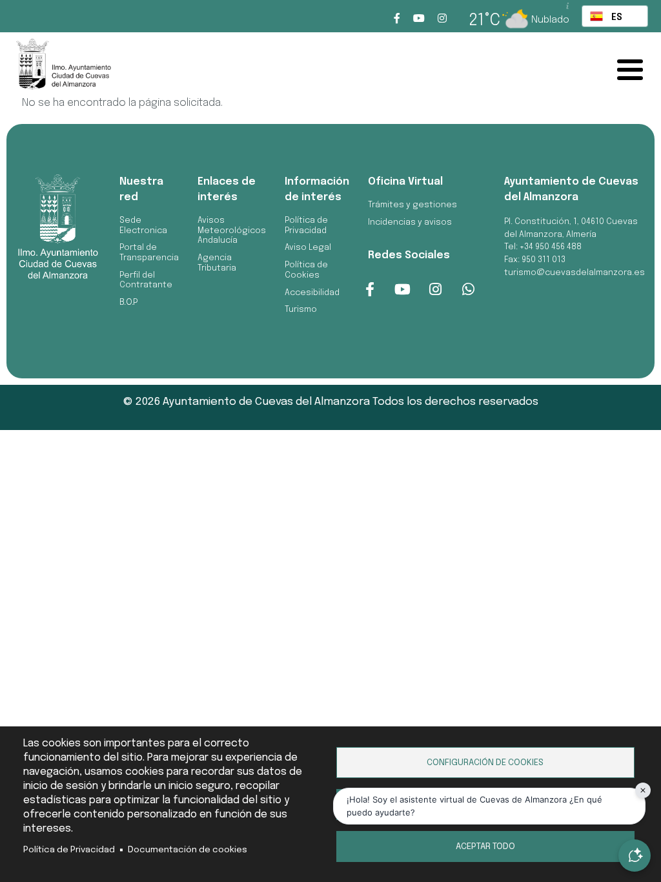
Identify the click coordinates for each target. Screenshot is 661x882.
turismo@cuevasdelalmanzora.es (574, 273)
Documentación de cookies (187, 849)
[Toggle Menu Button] (633, 69)
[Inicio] (87, 67)
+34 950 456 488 (551, 247)
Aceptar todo (485, 846)
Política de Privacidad (69, 849)
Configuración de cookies (485, 762)
